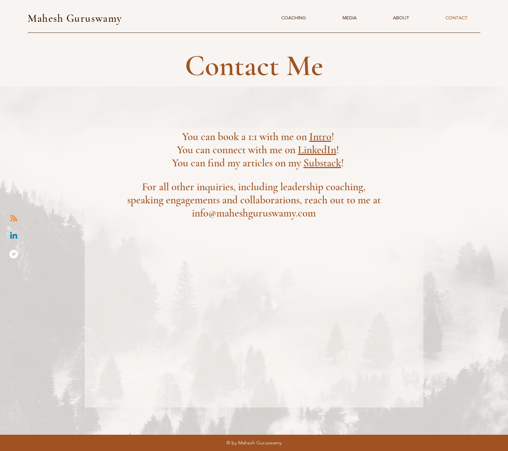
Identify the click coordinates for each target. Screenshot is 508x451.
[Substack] (13, 218)
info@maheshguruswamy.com (254, 213)
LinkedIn (317, 149)
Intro (320, 136)
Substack (322, 162)
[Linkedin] (13, 236)
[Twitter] (13, 254)
